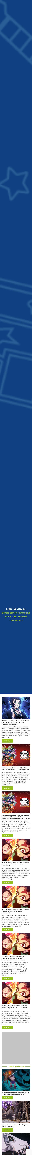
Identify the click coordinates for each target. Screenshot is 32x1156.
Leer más (7, 741)
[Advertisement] (16, 1048)
